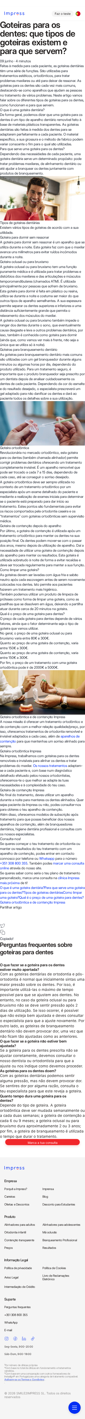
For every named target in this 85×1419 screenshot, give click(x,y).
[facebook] (2, 912)
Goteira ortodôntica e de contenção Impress (32, 902)
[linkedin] (2, 919)
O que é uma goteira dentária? (22, 888)
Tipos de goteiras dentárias (43, 892)
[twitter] (2, 925)
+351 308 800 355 (13, 863)
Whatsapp (46, 858)
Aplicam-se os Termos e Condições (24, 1379)
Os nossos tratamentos (50, 766)
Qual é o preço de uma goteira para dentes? (51, 897)
